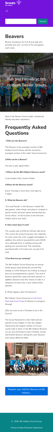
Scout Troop (18, 301)
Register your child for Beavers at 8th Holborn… (26, 391)
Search (42, 21)
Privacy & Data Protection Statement (26, 427)
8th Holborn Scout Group (31, 421)
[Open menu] (6, 11)
